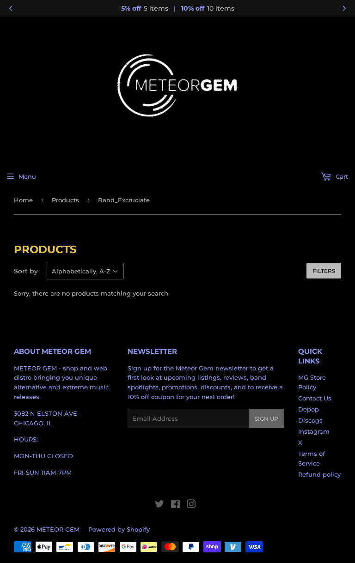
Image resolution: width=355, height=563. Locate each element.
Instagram (314, 431)
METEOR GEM (58, 529)
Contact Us (314, 398)
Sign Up (266, 418)
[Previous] (11, 8)
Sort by (26, 271)
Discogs (310, 420)
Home (23, 200)
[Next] (344, 8)
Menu (27, 176)
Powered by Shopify (119, 529)
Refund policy (319, 474)
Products (65, 200)
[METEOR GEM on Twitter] (159, 505)
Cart (341, 176)
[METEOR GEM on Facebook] (175, 505)
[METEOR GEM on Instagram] (191, 505)
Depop (308, 409)
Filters (323, 270)
